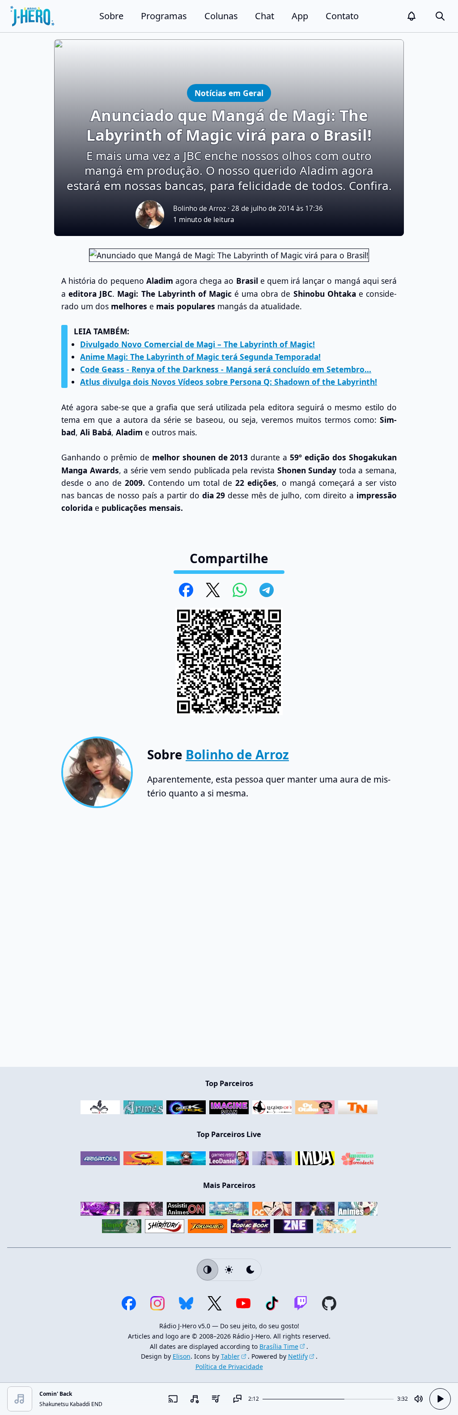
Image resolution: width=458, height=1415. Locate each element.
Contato (342, 16)
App (300, 16)
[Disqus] (229, 941)
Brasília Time (278, 1346)
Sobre (111, 16)
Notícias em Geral (228, 92)
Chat (264, 16)
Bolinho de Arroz (199, 208)
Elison (182, 1356)
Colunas (221, 16)
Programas (164, 16)
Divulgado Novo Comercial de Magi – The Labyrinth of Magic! (197, 344)
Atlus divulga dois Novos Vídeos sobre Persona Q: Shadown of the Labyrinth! (228, 381)
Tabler (230, 1356)
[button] (411, 16)
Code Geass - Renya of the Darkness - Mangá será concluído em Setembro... (225, 369)
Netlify (298, 1356)
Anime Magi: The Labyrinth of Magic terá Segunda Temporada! (200, 356)
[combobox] (194, 1399)
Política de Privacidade (229, 1366)
